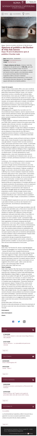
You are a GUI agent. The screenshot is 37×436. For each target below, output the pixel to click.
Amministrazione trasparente (15, 431)
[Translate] (31, 2)
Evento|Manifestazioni (15, 60)
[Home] (18, 7)
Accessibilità (5, 411)
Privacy (31, 433)
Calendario (17, 14)
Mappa (27, 14)
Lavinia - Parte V (6, 368)
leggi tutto (5, 350)
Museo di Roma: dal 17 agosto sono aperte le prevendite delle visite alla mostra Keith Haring (15, 394)
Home (3, 45)
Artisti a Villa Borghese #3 (9, 362)
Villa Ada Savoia (12, 62)
